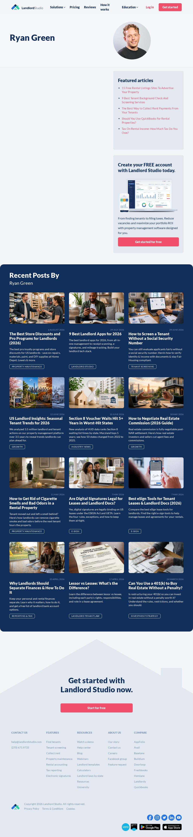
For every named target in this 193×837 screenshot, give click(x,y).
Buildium (139, 758)
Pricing (75, 7)
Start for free (96, 708)
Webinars (82, 758)
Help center (84, 747)
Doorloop (140, 764)
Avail (137, 747)
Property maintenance (59, 758)
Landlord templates (88, 764)
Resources (83, 781)
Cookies (70, 808)
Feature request (117, 764)
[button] (58, 7)
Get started (170, 7)
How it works (105, 7)
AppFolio (139, 741)
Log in (150, 7)
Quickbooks (141, 787)
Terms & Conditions (52, 808)
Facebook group (117, 758)
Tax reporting (54, 770)
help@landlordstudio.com (26, 741)
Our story (113, 741)
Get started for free (148, 242)
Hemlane (139, 775)
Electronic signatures (58, 775)
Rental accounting (56, 764)
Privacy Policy (31, 808)
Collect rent (53, 753)
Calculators (84, 770)
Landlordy (140, 781)
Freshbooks (141, 770)
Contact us (114, 747)
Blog (79, 753)
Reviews (90, 7)
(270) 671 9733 (20, 747)
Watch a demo (85, 741)
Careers (112, 753)
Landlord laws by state (90, 775)
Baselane (139, 753)
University (83, 787)
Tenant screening (56, 747)
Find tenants (53, 741)
